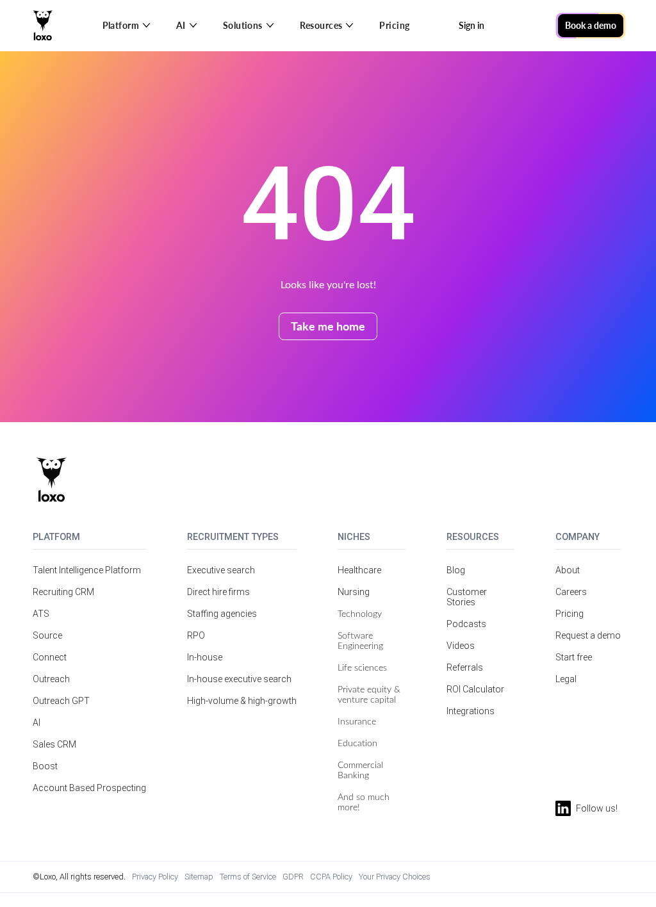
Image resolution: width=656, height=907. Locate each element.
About (567, 570)
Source (47, 635)
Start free (573, 657)
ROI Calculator (475, 689)
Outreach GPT (61, 701)
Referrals (465, 667)
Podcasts (466, 624)
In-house (204, 657)
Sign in (471, 25)
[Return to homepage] (51, 479)
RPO (196, 635)
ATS (41, 614)
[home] (43, 25)
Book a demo (590, 25)
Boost (45, 766)
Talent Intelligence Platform (87, 570)
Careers (571, 592)
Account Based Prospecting (89, 788)
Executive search (221, 570)
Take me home (328, 326)
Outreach (51, 679)
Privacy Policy (155, 876)
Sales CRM (54, 744)
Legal (566, 679)
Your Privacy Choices (394, 876)
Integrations (471, 711)
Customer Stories (467, 597)
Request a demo (588, 635)
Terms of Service (248, 876)
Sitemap (198, 876)
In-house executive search (239, 679)
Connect (50, 657)
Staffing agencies (222, 614)
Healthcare (359, 570)
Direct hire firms (218, 592)
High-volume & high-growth (242, 701)
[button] (126, 25)
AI (36, 722)
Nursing (354, 592)
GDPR (293, 876)
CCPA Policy (331, 876)
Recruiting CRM (63, 592)
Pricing (394, 25)
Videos (461, 646)
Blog (456, 570)
